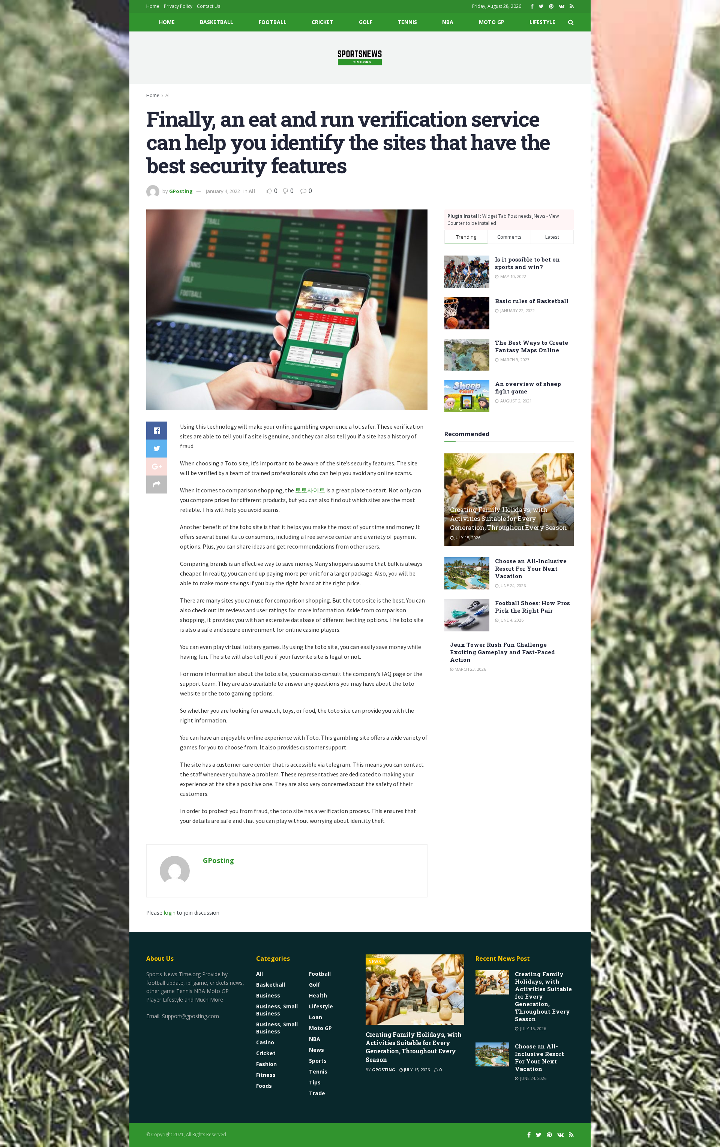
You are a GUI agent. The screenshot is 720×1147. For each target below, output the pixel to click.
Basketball (216, 21)
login (170, 912)
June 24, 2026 (512, 585)
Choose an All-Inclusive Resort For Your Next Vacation (531, 568)
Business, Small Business (277, 1010)
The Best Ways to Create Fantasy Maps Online (531, 346)
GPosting (181, 191)
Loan (315, 1017)
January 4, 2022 (223, 191)
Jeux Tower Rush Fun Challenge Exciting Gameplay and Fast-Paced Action (502, 652)
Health (318, 995)
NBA (447, 21)
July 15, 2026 (466, 537)
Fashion (266, 1064)
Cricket (322, 21)
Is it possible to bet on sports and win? (527, 263)
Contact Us (208, 6)
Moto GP (491, 21)
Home (152, 6)
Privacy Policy (178, 6)
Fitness (266, 1074)
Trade (317, 1093)
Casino (265, 1042)
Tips (315, 1082)
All (168, 95)
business (268, 995)
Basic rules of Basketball (531, 301)
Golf (365, 21)
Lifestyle (542, 21)
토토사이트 (310, 490)
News (316, 1049)
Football (272, 21)
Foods (264, 1085)
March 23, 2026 (469, 669)
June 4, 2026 (511, 620)
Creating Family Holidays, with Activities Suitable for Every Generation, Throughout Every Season (508, 518)
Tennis (407, 21)
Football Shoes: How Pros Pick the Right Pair (532, 606)
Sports (318, 1060)
